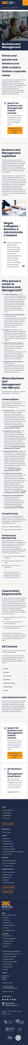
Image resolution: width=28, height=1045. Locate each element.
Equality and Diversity (9, 849)
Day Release (6, 679)
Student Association (9, 882)
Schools (5, 690)
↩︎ (18, 574)
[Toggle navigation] (25, 2)
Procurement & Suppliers (10, 961)
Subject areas (7, 813)
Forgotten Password (9, 925)
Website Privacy (8, 967)
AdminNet (6, 928)
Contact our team (8, 866)
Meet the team (8, 841)
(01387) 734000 (8, 983)
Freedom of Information (10, 956)
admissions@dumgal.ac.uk (11, 988)
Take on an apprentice (10, 863)
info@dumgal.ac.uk (9, 986)
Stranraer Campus (9, 846)
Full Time (5, 669)
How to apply (7, 832)
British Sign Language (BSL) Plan (12, 951)
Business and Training (9, 860)
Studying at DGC (14, 7)
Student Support (8, 875)
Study (7, 7)
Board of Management (10, 938)
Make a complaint (8, 991)
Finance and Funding (9, 872)
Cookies (6, 969)
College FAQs (7, 943)
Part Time (6, 672)
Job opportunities (8, 941)
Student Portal (7, 877)
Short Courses (7, 676)
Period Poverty (8, 854)
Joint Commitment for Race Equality (13, 851)
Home (3, 7)
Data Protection (8, 964)
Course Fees (7, 818)
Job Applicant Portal (9, 930)
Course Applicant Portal (10, 915)
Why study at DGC (8, 810)
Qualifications (7, 815)
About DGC (7, 838)
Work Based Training (9, 683)
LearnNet (6, 880)
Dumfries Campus (8, 844)
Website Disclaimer (9, 959)
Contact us (7, 946)
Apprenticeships (7, 687)
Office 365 (6, 920)
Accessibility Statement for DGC (12, 954)
